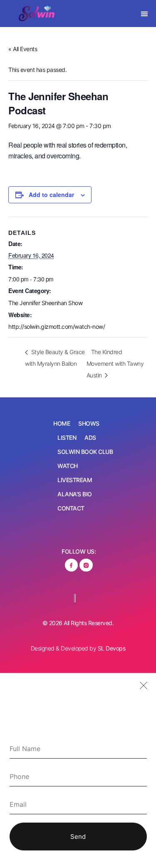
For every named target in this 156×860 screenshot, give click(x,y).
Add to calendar (51, 194)
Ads (90, 437)
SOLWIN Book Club (85, 451)
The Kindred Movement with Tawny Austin (115, 363)
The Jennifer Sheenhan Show (45, 302)
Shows (88, 423)
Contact (70, 508)
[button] (144, 13)
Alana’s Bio (74, 494)
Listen (66, 437)
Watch (67, 465)
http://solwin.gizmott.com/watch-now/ (56, 326)
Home (61, 423)
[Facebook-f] (71, 565)
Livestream (74, 479)
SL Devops (112, 648)
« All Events (22, 48)
